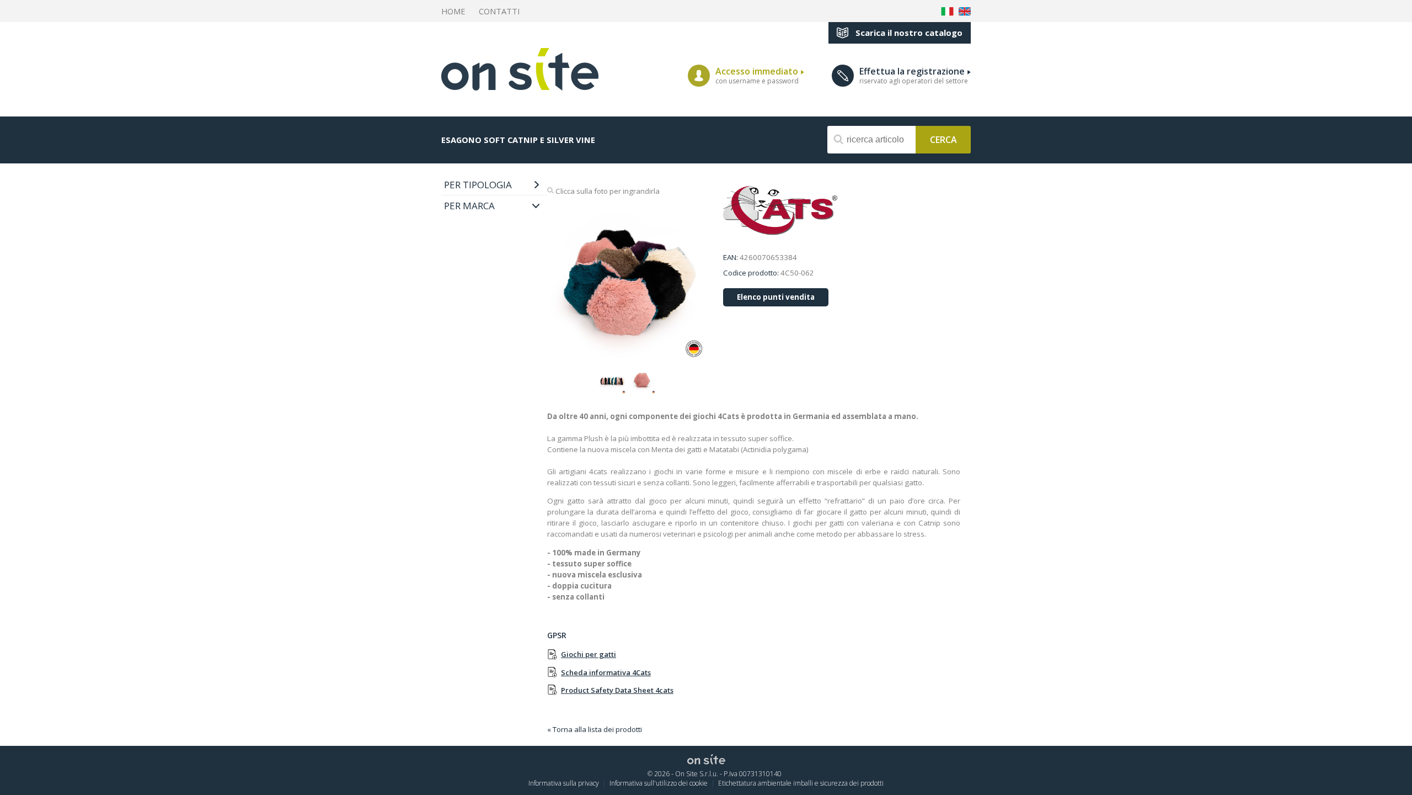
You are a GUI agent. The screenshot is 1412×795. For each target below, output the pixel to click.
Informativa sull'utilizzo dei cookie (658, 783)
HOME (453, 11)
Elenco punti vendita (776, 297)
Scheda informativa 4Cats (606, 672)
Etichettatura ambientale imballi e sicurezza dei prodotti (801, 783)
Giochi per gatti (588, 654)
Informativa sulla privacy (563, 783)
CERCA (943, 139)
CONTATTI (499, 11)
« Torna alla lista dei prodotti (594, 729)
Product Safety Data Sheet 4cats (617, 690)
